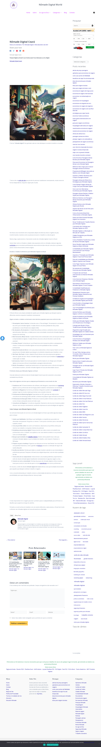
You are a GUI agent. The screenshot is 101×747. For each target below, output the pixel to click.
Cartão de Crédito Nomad (80, 435)
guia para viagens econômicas (81, 123)
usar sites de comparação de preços (82, 147)
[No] (99, 744)
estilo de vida (22, 180)
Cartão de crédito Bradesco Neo (81, 438)
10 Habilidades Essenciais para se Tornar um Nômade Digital (15, 564)
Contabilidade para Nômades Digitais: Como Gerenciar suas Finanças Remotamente (83, 250)
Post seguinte (63, 540)
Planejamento (79, 720)
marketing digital (78, 578)
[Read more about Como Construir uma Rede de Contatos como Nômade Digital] (59, 555)
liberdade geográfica (79, 571)
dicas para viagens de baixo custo (82, 88)
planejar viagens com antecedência (82, 139)
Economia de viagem (81, 698)
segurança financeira (79, 608)
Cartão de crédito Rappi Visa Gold (82, 396)
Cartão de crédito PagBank (80, 406)
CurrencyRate (76, 653)
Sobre (11, 515)
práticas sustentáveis (79, 598)
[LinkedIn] (20, 51)
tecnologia (76, 615)
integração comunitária (79, 568)
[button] (49, 12)
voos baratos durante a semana (81, 155)
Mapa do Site (9, 691)
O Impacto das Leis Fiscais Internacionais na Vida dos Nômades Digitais (83, 274)
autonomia (90, 516)
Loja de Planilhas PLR (48, 669)
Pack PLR (91, 491)
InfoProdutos (86, 489)
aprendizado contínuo (80, 516)
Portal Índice (87, 496)
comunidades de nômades (80, 526)
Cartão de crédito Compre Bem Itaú (82, 430)
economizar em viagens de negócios (83, 106)
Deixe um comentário (16, 45)
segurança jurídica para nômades (82, 611)
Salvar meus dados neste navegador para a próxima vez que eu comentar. (32, 618)
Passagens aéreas (80, 718)
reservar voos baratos (79, 144)
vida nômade (84, 618)
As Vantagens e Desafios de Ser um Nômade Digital (29, 563)
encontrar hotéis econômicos (81, 116)
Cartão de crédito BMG (79, 412)
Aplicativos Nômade (80, 683)
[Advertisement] (37, 25)
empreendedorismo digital (80, 548)
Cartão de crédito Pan (79, 404)
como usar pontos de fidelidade (81, 76)
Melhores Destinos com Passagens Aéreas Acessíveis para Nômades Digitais (82, 199)
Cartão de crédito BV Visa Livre (81, 393)
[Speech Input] (84, 25)
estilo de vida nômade (81, 555)
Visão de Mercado (81, 501)
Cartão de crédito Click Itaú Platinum (83, 401)
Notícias (77, 716)
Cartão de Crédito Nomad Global (82, 440)
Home (7, 683)
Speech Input (92, 25)
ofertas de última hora (79, 134)
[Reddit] (23, 51)
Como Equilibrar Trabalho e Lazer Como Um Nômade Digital (44, 564)
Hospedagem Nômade (81, 707)
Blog (7, 689)
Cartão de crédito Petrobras (80, 420)
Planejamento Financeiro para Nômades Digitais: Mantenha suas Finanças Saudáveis (82, 294)
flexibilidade (77, 558)
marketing (61, 385)
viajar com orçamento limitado (81, 152)
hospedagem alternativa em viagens (83, 125)
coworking (76, 529)
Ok (44, 744)
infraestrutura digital (79, 565)
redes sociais (90, 598)
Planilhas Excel (77, 489)
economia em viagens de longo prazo (83, 91)
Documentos (79, 696)
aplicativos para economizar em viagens (84, 73)
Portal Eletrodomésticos (80, 503)
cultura (83, 532)
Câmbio (77, 685)
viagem (76, 619)
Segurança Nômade (80, 729)
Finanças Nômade (80, 702)
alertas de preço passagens (80, 70)
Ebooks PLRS (88, 486)
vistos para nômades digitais (81, 622)
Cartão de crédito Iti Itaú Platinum (82, 398)
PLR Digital (84, 491)
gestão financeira (88, 558)
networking (60, 356)
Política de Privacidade (12, 694)
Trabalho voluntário (81, 733)
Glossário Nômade (11, 700)
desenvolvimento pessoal (81, 538)
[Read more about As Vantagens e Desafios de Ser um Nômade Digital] (30, 555)
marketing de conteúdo (79, 574)
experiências (43, 463)
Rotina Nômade (79, 724)
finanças (39, 445)
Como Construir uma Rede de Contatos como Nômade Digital (58, 562)
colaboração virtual (85, 519)
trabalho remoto (32, 437)
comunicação (77, 522)
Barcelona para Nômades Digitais (82, 381)
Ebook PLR (91, 503)
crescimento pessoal (86, 529)
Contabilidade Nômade (81, 694)
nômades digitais (79, 585)
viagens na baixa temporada (80, 150)
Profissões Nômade (80, 722)
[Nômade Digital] (13, 521)
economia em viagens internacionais (83, 93)
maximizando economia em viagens (82, 128)
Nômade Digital (23, 519)
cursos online (77, 535)
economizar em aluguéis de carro (82, 103)
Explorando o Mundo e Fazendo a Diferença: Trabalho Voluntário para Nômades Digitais (83, 386)
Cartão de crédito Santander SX (81, 427)
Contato (8, 687)
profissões (13, 245)
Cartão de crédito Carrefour (80, 432)
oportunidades (77, 589)
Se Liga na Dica (79, 727)
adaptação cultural (79, 513)
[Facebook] (94, 12)
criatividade (76, 532)
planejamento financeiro (81, 595)
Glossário (8, 698)
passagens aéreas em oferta (81, 136)
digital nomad (77, 541)
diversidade (85, 541)
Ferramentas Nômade (81, 700)
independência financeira (80, 562)
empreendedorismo (79, 545)
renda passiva (77, 605)
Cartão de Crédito (80, 687)
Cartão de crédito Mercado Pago (82, 390)
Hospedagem (79, 705)
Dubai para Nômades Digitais (81, 374)
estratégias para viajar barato (81, 113)
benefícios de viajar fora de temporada (83, 78)
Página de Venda (79, 486)
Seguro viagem (79, 731)
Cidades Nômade (80, 691)
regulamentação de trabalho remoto (83, 602)
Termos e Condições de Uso (14, 696)
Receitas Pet (81, 498)
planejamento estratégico (80, 592)
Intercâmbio (78, 709)
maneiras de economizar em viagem (83, 131)
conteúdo (55, 390)
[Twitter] (13, 51)
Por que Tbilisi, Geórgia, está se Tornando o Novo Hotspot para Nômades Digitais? (81, 354)
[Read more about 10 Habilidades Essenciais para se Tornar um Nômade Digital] (15, 556)
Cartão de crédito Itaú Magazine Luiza (83, 414)
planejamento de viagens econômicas (83, 142)
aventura (76, 519)
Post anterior (10, 540)
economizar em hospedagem (81, 101)
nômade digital (79, 581)
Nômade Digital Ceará (16, 61)
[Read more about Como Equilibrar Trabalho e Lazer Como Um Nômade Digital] (44, 556)
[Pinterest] (17, 51)
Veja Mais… (40, 694)
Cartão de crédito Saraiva (80, 417)
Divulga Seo (90, 501)
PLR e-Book (76, 493)
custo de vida (86, 535)
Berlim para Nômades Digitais (81, 358)
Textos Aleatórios (86, 493)
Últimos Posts (18, 515)
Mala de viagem (79, 711)
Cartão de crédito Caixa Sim (80, 409)
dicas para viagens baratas (80, 85)
